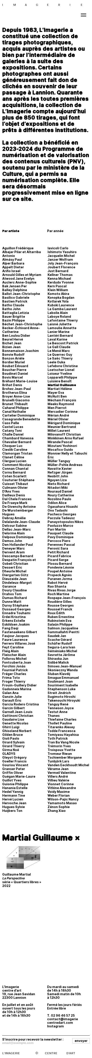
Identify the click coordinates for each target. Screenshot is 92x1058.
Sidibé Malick (58, 662)
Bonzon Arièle (13, 358)
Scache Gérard (60, 639)
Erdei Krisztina (14, 617)
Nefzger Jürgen (60, 472)
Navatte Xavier (60, 468)
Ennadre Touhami (16, 613)
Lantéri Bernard (60, 335)
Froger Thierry (13, 681)
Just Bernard (58, 271)
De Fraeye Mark (14, 503)
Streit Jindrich (59, 693)
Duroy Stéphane (15, 605)
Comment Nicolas (16, 465)
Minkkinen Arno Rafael (66, 438)
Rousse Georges (61, 605)
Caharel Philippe (15, 408)
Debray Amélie (14, 518)
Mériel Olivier (58, 419)
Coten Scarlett (14, 476)
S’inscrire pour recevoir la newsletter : (32, 1039)
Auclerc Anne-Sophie (19, 282)
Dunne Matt (11, 601)
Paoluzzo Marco (60, 525)
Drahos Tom (12, 594)
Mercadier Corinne (62, 411)
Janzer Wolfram (60, 259)
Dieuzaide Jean (14, 579)
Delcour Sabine (14, 525)
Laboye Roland (59, 316)
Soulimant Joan (60, 681)
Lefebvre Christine (63, 366)
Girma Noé (10, 750)
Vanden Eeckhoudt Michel (68, 765)
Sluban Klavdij (59, 674)
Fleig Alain (10, 651)
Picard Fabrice (59, 556)
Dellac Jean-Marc (16, 529)
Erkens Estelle (13, 620)
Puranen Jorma (60, 579)
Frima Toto (11, 677)
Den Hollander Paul (17, 544)
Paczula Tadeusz (61, 518)
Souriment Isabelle (63, 685)
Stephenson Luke (61, 689)
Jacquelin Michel (61, 256)
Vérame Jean (58, 769)
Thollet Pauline (60, 723)
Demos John (12, 541)
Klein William (58, 290)
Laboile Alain (58, 313)
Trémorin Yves (59, 746)
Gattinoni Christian (17, 715)
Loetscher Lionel (61, 370)
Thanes (54, 715)
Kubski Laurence (61, 305)
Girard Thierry (13, 746)
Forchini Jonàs (13, 666)
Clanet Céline (13, 457)
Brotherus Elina (14, 392)
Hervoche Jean (14, 803)
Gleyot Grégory (14, 757)
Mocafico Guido (60, 449)
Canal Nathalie (14, 411)
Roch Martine (58, 594)
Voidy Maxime (59, 792)
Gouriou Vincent (15, 765)
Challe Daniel (12, 434)
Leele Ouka (56, 362)
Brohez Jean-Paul (16, 389)
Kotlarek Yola (58, 301)
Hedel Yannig (12, 792)
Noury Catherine (61, 495)
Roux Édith (56, 613)
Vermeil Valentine (62, 772)
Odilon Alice (57, 503)
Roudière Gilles (60, 601)
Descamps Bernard (17, 556)
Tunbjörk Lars (58, 761)
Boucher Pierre (14, 370)
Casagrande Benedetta (21, 419)
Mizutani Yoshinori (62, 446)
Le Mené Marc (59, 351)
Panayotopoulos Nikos (65, 522)
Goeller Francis (14, 761)
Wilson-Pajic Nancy (63, 799)
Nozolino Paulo (59, 499)
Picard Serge (58, 560)
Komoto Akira (58, 294)
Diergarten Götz (15, 575)
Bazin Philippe (13, 320)
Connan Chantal (15, 468)
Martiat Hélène (60, 389)
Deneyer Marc (13, 548)
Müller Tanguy (59, 461)
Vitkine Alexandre (62, 788)
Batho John (11, 309)
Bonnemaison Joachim (20, 351)
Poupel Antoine (60, 571)
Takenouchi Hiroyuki (64, 700)
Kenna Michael (59, 278)
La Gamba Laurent (62, 309)
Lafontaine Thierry (63, 320)
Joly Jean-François (63, 263)
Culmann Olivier (15, 487)
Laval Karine (57, 339)
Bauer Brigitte (13, 316)
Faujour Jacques (15, 636)
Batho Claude (13, 305)
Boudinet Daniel (15, 373)
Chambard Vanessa (17, 438)
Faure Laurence (14, 639)
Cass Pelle (10, 423)
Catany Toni (12, 430)
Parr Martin (57, 529)
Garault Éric (11, 700)
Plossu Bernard (60, 563)
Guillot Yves (11, 780)
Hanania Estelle (14, 788)
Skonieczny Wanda (63, 670)
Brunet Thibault (15, 404)
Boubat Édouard (15, 366)
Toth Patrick (58, 738)
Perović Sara (58, 548)
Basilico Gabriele (15, 297)
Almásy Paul (12, 259)
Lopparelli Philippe (62, 377)
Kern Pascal (57, 286)
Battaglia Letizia (15, 313)
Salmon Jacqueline (63, 628)
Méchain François (62, 400)
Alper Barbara (13, 263)
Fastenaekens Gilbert (19, 632)
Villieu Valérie (58, 780)
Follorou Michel (14, 658)
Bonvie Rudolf (13, 354)
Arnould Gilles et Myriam (21, 275)
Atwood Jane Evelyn (18, 278)
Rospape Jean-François (67, 598)
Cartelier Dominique (18, 415)
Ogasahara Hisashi (63, 506)
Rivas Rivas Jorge (61, 590)
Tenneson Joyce (61, 708)
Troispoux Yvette (61, 750)
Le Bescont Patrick (63, 343)
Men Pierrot (57, 408)
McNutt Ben (57, 396)
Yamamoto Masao (62, 803)
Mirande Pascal (60, 442)
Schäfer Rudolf (60, 643)
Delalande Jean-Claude (21, 522)
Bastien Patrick (14, 301)
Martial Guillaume (62, 385)
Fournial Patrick (15, 670)
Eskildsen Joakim (16, 624)
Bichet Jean (11, 343)
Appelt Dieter (13, 267)
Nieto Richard (58, 484)
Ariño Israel (11, 271)
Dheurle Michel (14, 571)
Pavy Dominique (60, 537)
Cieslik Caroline (14, 449)
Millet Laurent (59, 430)
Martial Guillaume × (41, 837)
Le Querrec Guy (60, 354)
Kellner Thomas (60, 275)
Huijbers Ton (12, 811)
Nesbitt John (58, 476)
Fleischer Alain (14, 655)
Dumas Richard (14, 598)
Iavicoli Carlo (58, 248)
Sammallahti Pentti (63, 632)
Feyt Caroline (13, 647)
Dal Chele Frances (16, 499)
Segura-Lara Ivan (61, 647)
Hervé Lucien (12, 799)
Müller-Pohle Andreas (65, 465)
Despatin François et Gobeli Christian (19, 561)
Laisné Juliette (59, 324)
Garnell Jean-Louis (17, 712)
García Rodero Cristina (20, 704)
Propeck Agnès (60, 575)
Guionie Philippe (15, 784)
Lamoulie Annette (62, 328)
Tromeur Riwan (60, 753)
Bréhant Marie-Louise (19, 381)
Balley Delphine (14, 290)
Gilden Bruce (12, 734)
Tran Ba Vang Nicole (63, 742)
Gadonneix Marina (16, 689)
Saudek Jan (57, 636)
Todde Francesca (61, 731)
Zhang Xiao (57, 811)
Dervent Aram (13, 552)
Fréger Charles (14, 674)
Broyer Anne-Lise (16, 396)
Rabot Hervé (58, 582)
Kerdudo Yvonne (61, 282)
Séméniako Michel (62, 651)
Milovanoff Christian (64, 434)
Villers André (58, 776)
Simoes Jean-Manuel (65, 666)
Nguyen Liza (57, 480)
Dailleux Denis (13, 495)
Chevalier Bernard (16, 442)
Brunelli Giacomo (16, 400)
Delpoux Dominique (17, 537)
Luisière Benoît (60, 381)
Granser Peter (13, 769)
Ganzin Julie (12, 696)
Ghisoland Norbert (16, 731)
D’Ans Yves (11, 491)
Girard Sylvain (13, 742)
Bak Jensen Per (14, 286)
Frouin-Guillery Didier (19, 685)
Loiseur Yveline (60, 373)
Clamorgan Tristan (17, 453)
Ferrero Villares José (18, 643)
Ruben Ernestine (61, 617)
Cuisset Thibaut (15, 484)
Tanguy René (58, 704)
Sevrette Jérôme (61, 655)
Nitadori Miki (58, 487)
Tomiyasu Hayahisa (63, 734)
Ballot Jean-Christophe (21, 294)
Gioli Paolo (10, 738)
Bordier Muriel (13, 362)
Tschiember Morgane (65, 757)
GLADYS (8, 753)
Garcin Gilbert (13, 708)
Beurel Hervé (12, 339)
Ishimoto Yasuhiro (62, 252)
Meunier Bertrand (62, 427)
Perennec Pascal (61, 544)
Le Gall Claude (59, 347)
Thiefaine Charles (62, 719)
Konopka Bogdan (61, 297)
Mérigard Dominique (64, 423)
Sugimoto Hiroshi (61, 696)
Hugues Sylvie (13, 807)
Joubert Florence (61, 267)
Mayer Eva (56, 392)
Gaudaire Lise (13, 719)
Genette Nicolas (15, 723)
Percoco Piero (59, 541)
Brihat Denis (12, 385)
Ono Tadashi (57, 510)
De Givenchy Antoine (19, 506)
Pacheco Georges (62, 514)
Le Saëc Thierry (60, 358)
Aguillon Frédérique (17, 248)
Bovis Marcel (12, 377)
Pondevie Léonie (61, 567)
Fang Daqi (10, 628)
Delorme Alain (13, 533)
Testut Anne (57, 712)
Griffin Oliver (12, 772)
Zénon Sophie (59, 807)
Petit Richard (58, 552)
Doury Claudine (14, 590)
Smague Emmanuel (63, 677)
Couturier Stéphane (18, 480)
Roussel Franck (60, 609)
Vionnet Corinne (61, 784)
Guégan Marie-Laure (18, 776)
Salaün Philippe (60, 624)
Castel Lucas (12, 427)
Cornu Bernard (14, 472)
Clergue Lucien (14, 461)
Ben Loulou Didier (16, 335)
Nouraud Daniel (60, 491)
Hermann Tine (13, 795)
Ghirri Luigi (10, 727)
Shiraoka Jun (58, 658)
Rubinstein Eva (59, 620)
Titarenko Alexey (61, 727)
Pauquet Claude (60, 533)
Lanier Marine (58, 332)
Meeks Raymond (61, 404)
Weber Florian (59, 795)
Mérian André (58, 415)
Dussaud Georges (16, 609)
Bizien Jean (11, 347)
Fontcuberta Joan (16, 662)
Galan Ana (10, 693)
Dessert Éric (12, 567)
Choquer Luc (12, 446)
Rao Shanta (57, 586)
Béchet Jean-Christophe (22, 324)
